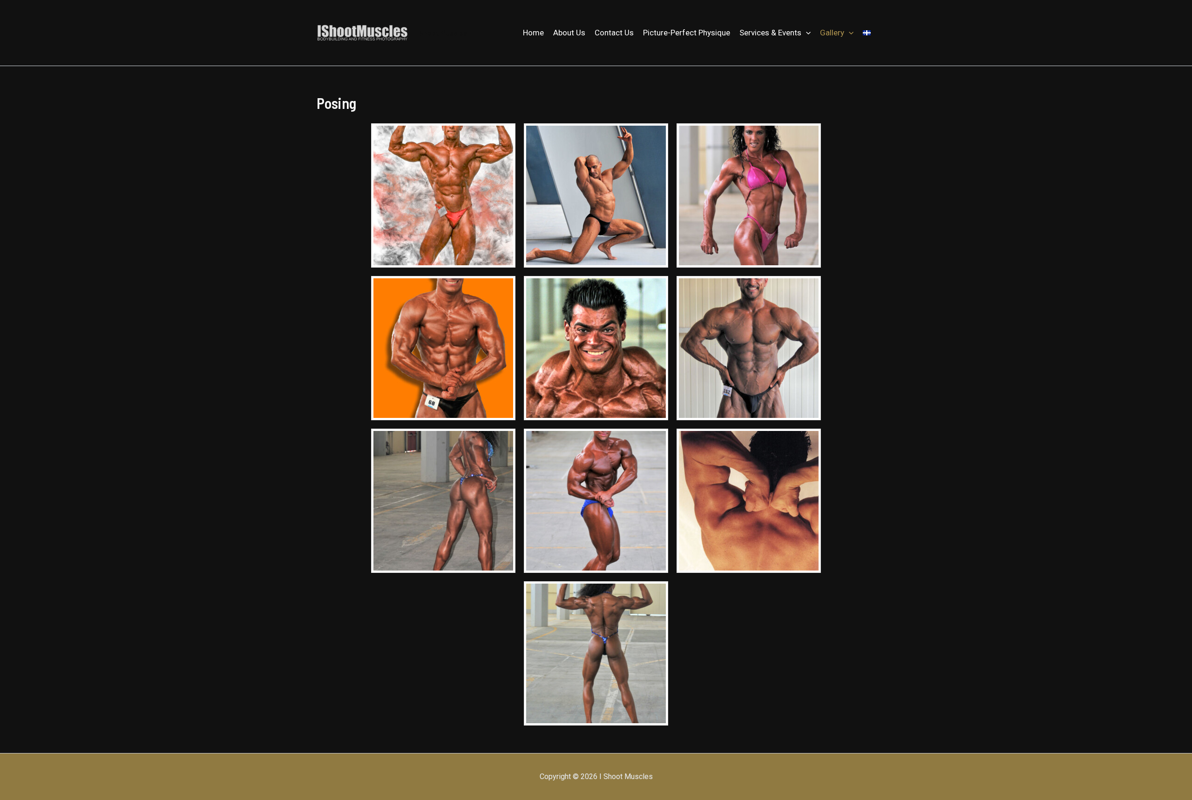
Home (533, 32)
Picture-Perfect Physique (686, 32)
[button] (806, 33)
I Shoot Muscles (441, 32)
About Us (569, 32)
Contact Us (614, 32)
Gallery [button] (832, 32)
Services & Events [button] (770, 32)
